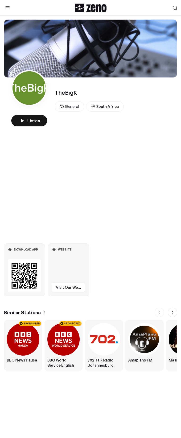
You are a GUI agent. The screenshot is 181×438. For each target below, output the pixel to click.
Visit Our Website (70, 287)
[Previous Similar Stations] (159, 312)
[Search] (175, 8)
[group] (90, 345)
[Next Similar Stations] (172, 312)
